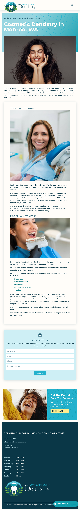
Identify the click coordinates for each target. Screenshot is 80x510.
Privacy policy (51, 505)
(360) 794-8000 (10, 438)
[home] (20, 5)
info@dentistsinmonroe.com (15, 442)
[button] (72, 5)
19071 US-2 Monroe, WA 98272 (11, 446)
